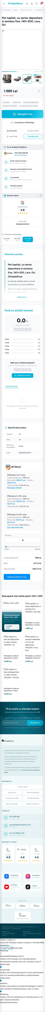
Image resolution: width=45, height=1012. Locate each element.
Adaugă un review (23, 375)
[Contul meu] (32, 3)
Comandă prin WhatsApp (24, 123)
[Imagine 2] (17, 78)
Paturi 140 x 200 (26, 10)
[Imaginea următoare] (43, 79)
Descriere (13, 131)
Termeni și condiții (11, 798)
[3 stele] (22, 369)
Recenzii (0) (34, 131)
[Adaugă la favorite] (39, 91)
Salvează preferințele (8, 1002)
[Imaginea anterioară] (2, 79)
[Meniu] (4, 4)
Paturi (16, 10)
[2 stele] (19, 369)
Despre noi (12, 793)
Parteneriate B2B (33, 793)
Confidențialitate (33, 798)
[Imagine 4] (37, 78)
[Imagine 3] (27, 78)
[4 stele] (26, 369)
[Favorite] (36, 3)
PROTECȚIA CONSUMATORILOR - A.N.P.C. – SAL (33, 933)
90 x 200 (7, 239)
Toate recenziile (11, 386)
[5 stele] (29, 369)
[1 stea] (15, 369)
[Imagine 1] (7, 78)
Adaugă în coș (24, 114)
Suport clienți (22, 787)
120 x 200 (17, 239)
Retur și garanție (12, 804)
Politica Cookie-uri (33, 804)
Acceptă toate (6, 948)
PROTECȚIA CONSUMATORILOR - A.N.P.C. (8, 933)
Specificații (13, 136)
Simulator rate (33, 136)
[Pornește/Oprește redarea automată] (41, 71)
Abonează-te (35, 723)
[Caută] (27, 3)
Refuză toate (17, 948)
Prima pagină (6, 10)
